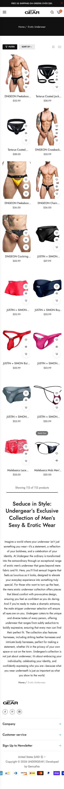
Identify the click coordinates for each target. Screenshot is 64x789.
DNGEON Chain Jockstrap (47, 203)
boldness (21, 551)
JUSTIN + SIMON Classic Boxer (17, 310)
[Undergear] (32, 12)
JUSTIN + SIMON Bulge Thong (16, 363)
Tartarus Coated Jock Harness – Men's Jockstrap (47, 96)
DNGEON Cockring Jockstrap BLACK (16, 256)
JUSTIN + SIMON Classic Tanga (47, 363)
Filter (12, 46)
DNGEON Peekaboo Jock (17, 203)
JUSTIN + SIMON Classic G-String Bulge (47, 417)
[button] (26, 73)
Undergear (23, 556)
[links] (6, 711)
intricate (11, 642)
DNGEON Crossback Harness (47, 150)
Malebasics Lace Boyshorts (16, 470)
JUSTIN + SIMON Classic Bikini (17, 417)
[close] (61, 3)
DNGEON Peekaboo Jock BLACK (17, 96)
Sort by (26, 47)
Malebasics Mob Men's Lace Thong (47, 470)
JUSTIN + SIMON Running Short (47, 256)
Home (21, 26)
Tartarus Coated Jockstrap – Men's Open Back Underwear (17, 150)
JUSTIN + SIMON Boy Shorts (47, 310)
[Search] (52, 12)
